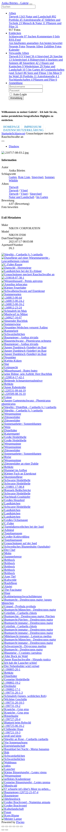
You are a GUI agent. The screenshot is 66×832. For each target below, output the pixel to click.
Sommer (49, 177)
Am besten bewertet (50, 43)
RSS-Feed (15, 39)
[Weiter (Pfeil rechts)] (6, 829)
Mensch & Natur (34, 23)
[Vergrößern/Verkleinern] (13, 826)
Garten (13, 177)
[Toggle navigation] (30, 4)
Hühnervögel (38, 59)
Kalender (14, 49)
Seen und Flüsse (37, 73)
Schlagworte (18, 36)
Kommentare (45, 36)
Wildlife (13, 180)
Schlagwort (18, 133)
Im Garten (36, 69)
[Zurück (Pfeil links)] (2, 829)
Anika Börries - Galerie (15, 3)
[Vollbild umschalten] (10, 826)
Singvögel (45, 56)
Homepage (11, 126)
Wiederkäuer (33, 66)
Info (57, 36)
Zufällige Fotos (52, 46)
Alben (12, 13)
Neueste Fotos (17, 46)
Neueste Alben (34, 46)
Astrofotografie (33, 19)
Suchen (32, 36)
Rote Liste (24, 177)
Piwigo (20, 822)
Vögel (29, 56)
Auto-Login (19, 94)
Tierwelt (17, 16)
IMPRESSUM (32, 126)
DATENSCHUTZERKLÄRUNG (23, 130)
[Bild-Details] (17, 826)
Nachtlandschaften (20, 79)
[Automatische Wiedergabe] (21, 826)
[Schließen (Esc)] (2, 826)
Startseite (6, 133)
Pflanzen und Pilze (45, 79)
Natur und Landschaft (41, 16)
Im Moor (55, 73)
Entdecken (15, 33)
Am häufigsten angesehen (24, 43)
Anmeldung (16, 82)
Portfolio (16, 19)
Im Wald (15, 76)
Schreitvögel (20, 59)
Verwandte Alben (19, 53)
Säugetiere (32, 63)
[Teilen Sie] (6, 826)
